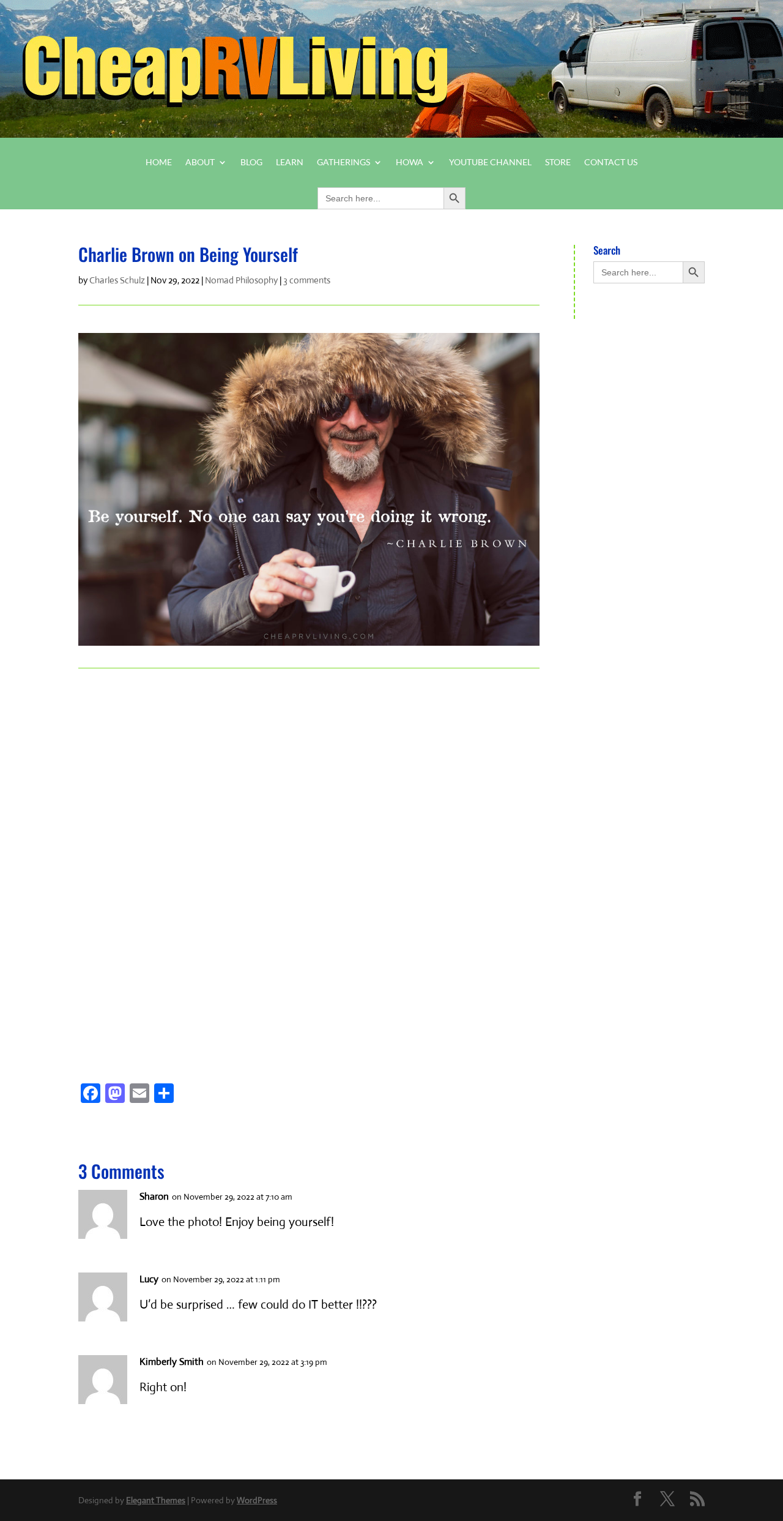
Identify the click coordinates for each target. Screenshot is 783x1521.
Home (159, 162)
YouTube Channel (490, 162)
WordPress (257, 1500)
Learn (289, 162)
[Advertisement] (146, 861)
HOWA (409, 162)
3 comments (306, 280)
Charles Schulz (117, 280)
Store (558, 162)
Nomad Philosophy (241, 280)
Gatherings (343, 162)
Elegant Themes (155, 1500)
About (200, 162)
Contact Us (610, 162)
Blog (251, 162)
